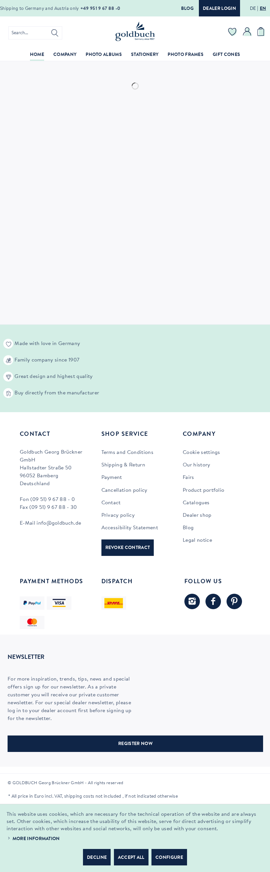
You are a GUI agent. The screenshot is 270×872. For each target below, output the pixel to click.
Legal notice (197, 540)
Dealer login (219, 9)
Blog (187, 9)
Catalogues (196, 503)
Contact (111, 503)
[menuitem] (35, 32)
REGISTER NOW (135, 744)
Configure (169, 858)
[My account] (247, 32)
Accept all (131, 858)
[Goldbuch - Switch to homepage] (135, 31)
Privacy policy (118, 515)
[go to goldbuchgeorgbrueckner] (234, 601)
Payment (111, 477)
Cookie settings (201, 452)
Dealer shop (197, 515)
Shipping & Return (123, 465)
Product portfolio (203, 490)
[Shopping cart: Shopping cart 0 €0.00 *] (261, 32)
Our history (196, 465)
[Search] (54, 32)
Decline (97, 858)
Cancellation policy (124, 490)
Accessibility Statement (129, 528)
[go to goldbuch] (192, 601)
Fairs (188, 477)
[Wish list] (232, 32)
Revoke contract (127, 548)
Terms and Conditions (127, 452)
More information (36, 839)
